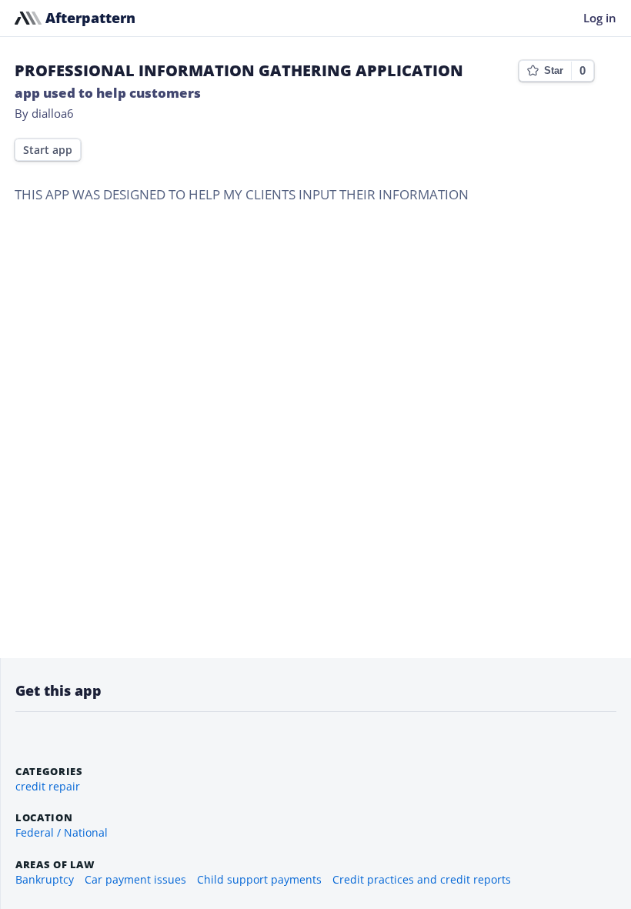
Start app (47, 150)
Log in (599, 17)
